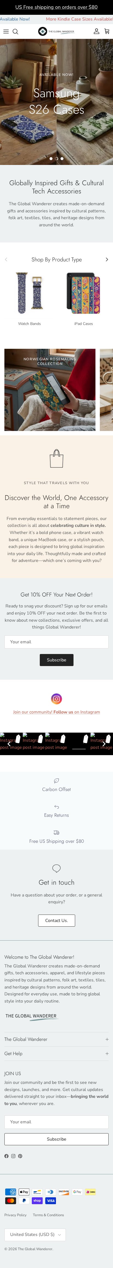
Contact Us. (56, 921)
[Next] (104, 744)
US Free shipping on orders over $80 (56, 7)
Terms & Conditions (48, 1215)
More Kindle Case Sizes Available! (66, 19)
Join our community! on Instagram (56, 712)
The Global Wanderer (35, 1249)
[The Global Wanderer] (56, 31)
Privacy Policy (15, 1215)
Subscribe (56, 660)
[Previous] (9, 744)
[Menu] (6, 31)
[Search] (18, 31)
